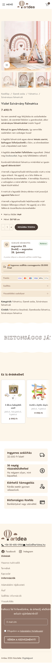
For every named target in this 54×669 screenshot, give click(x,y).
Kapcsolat (5, 573)
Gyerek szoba (19, 93)
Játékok (7, 411)
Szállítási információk (11, 595)
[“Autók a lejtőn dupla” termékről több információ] (38, 398)
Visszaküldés (7, 601)
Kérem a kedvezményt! (22, 639)
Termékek (5, 568)
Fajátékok (13, 414)
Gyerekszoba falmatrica (39, 309)
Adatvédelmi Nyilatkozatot (31, 630)
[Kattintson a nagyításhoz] (6, 65)
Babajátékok (16, 411)
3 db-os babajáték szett (13, 406)
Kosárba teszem (26, 227)
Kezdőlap (5, 93)
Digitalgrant (27, 658)
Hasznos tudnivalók (10, 562)
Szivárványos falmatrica (11, 313)
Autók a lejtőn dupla (38, 404)
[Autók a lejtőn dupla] (38, 391)
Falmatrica (33, 93)
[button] (4, 46)
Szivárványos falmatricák (12, 97)
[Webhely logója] (25, 4)
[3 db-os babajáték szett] (13, 391)
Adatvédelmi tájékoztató (13, 585)
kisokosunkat (11, 155)
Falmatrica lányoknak (18, 309)
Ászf (3, 590)
